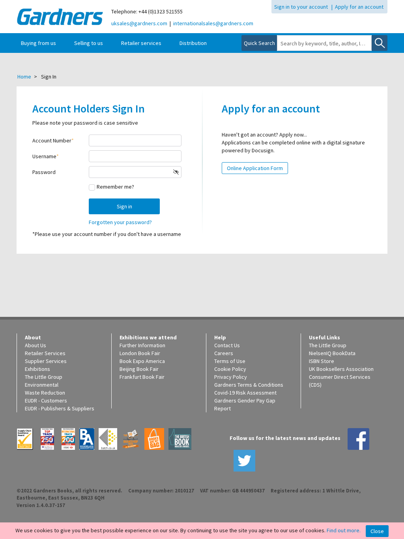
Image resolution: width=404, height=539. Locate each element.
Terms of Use (229, 361)
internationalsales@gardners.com (213, 23)
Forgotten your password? (120, 222)
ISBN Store (321, 361)
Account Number (51, 140)
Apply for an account (359, 6)
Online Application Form (255, 168)
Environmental (41, 384)
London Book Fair (140, 353)
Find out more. (344, 530)
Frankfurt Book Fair (142, 376)
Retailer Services (45, 353)
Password (44, 172)
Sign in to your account (301, 6)
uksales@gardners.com (139, 23)
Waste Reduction (45, 392)
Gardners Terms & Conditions (248, 384)
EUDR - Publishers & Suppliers (59, 408)
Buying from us (38, 43)
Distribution (193, 43)
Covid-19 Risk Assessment (245, 392)
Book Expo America (142, 361)
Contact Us (227, 345)
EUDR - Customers (46, 400)
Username (44, 156)
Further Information (142, 345)
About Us (35, 345)
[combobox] (324, 43)
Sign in (124, 206)
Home (24, 76)
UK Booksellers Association (341, 368)
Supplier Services (46, 361)
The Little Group (43, 376)
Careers (223, 353)
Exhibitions (37, 368)
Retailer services (141, 43)
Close (377, 531)
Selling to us (88, 43)
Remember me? (115, 186)
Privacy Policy (230, 376)
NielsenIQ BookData (332, 353)
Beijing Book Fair (139, 368)
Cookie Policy (230, 368)
